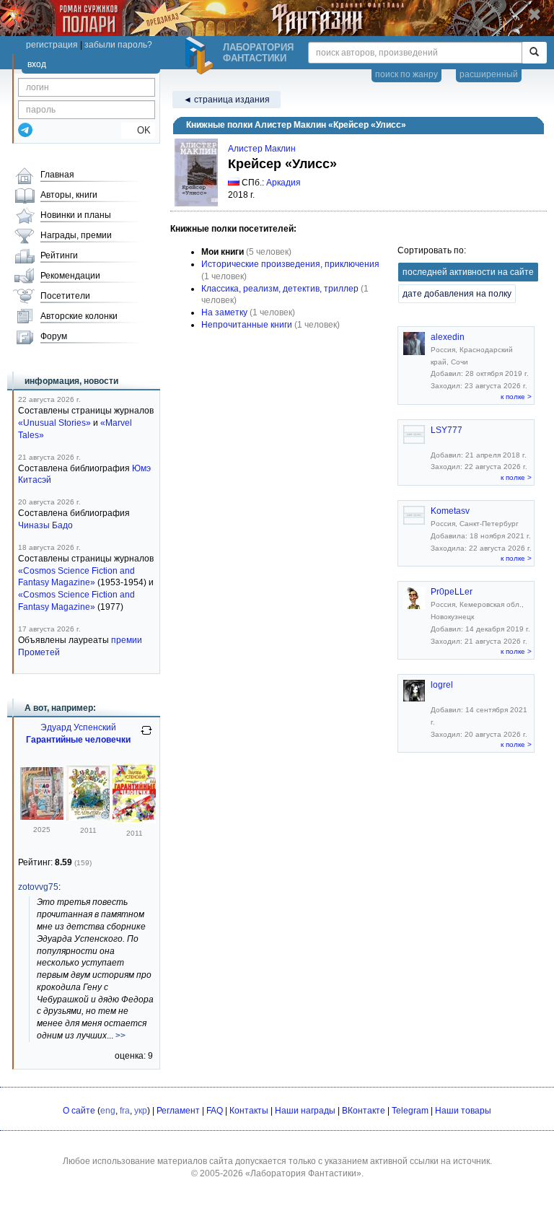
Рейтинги (59, 255)
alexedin (448, 337)
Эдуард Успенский (78, 727)
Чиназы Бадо (45, 525)
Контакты (248, 1111)
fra (125, 1111)
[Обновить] (146, 736)
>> (120, 1036)
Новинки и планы (75, 215)
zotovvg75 (38, 887)
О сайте (79, 1111)
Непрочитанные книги (246, 325)
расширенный (489, 74)
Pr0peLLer (451, 592)
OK (138, 130)
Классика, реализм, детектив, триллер (280, 289)
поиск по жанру (406, 74)
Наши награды (305, 1111)
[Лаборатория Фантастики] (201, 55)
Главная (57, 175)
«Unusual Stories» (54, 423)
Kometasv (450, 511)
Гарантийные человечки (78, 740)
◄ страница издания (226, 100)
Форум (53, 336)
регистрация (52, 45)
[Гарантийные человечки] (41, 817)
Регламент (178, 1111)
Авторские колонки (79, 316)
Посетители (65, 296)
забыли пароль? (118, 45)
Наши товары (463, 1111)
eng (107, 1111)
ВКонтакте (363, 1111)
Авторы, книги (68, 195)
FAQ (214, 1111)
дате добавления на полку (457, 294)
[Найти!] (534, 53)
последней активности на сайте (468, 272)
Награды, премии (76, 235)
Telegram (410, 1111)
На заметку (224, 312)
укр (140, 1111)
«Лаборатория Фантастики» (303, 1173)
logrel (442, 685)
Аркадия (283, 183)
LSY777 (446, 430)
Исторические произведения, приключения (290, 264)
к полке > (516, 397)
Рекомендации (70, 276)
